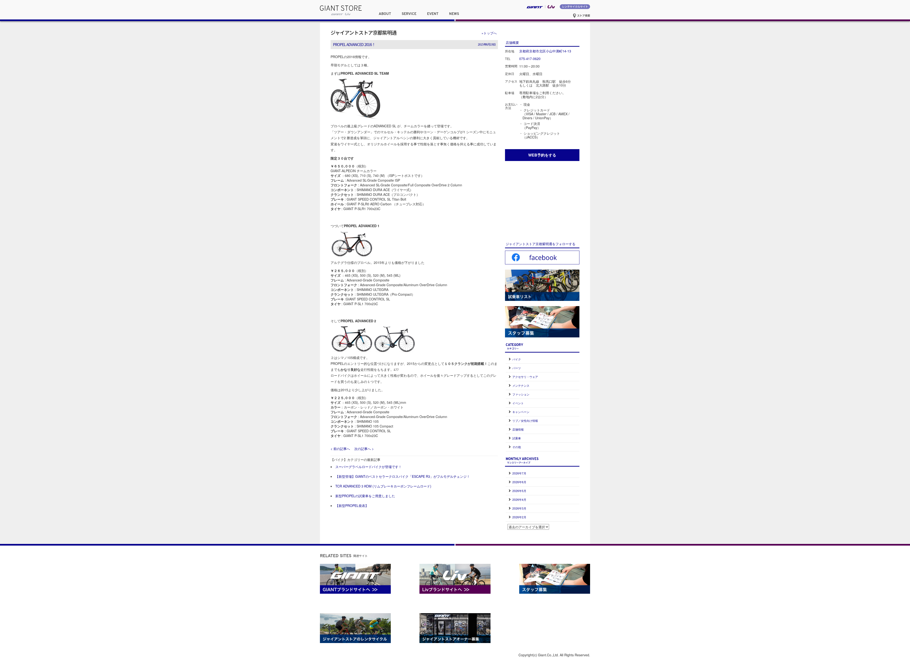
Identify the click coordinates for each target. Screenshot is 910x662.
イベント (518, 403)
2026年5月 (519, 491)
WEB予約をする (542, 155)
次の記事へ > (364, 448)
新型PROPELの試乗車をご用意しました (365, 495)
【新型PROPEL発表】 (352, 505)
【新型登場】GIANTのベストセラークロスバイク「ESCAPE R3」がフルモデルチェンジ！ (402, 476)
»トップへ (489, 33)
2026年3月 (519, 508)
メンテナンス (520, 385)
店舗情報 (518, 429)
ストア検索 (583, 15)
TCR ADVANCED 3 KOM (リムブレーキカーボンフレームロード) (383, 486)
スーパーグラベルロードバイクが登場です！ (368, 466)
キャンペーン (520, 412)
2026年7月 (519, 473)
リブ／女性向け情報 (525, 420)
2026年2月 (519, 517)
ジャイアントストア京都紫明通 (363, 32)
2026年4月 (519, 499)
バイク (516, 359)
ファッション (520, 394)
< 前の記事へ (340, 448)
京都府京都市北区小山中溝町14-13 (545, 51)
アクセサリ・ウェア (525, 377)
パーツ (516, 368)
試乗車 (516, 438)
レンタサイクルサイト (575, 6)
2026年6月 (519, 482)
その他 (516, 447)
